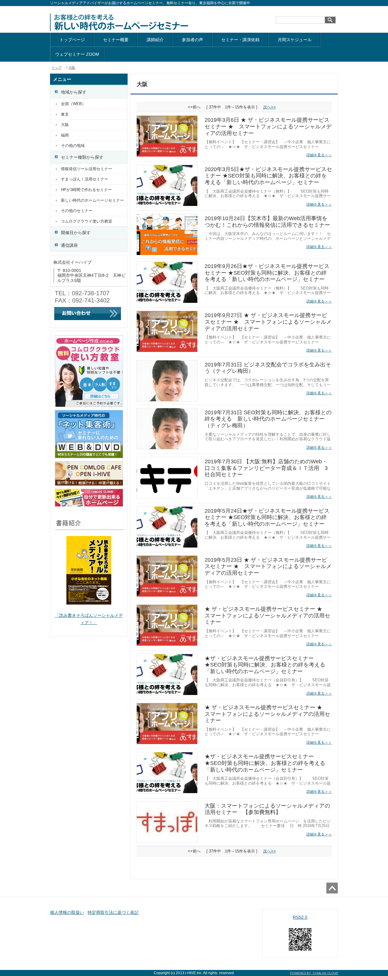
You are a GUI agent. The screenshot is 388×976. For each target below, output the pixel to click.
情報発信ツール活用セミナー (86, 169)
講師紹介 (155, 39)
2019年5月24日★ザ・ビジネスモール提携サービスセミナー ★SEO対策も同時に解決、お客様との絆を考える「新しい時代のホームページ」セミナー (267, 517)
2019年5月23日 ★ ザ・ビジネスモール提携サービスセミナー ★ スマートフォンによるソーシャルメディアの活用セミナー (268, 566)
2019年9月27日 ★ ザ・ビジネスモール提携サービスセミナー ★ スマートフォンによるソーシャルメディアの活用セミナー (268, 321)
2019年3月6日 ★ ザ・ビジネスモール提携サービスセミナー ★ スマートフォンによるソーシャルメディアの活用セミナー (268, 126)
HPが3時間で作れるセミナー (86, 189)
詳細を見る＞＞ (319, 155)
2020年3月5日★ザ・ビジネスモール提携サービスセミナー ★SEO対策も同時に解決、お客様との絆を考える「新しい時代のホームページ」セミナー (268, 175)
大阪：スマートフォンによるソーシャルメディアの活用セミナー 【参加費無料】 (267, 809)
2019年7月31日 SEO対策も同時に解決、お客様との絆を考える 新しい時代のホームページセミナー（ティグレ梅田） (268, 418)
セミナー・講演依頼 (240, 39)
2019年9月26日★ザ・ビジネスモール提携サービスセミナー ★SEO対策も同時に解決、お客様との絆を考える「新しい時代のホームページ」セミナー (267, 272)
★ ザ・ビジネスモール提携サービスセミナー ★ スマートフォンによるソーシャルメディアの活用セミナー (267, 615)
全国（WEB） (73, 103)
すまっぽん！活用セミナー (84, 179)
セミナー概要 (116, 39)
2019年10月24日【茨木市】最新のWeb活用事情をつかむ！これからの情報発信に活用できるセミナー (267, 221)
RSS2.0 (300, 917)
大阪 (72, 67)
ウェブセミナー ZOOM (77, 54)
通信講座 (69, 245)
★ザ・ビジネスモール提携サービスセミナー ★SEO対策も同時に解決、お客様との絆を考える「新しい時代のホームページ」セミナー (265, 664)
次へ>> (269, 107)
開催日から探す (76, 232)
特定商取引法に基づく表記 (113, 912)
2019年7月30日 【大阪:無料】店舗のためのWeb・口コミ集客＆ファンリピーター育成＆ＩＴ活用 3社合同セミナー (266, 468)
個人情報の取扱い (67, 912)
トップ (57, 67)
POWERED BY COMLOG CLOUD (314, 973)
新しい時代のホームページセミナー (92, 200)
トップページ (72, 39)
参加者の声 (192, 39)
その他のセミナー (76, 210)
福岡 (65, 135)
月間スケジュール (294, 39)
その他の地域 (73, 145)
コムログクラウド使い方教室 (86, 221)
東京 (65, 114)
